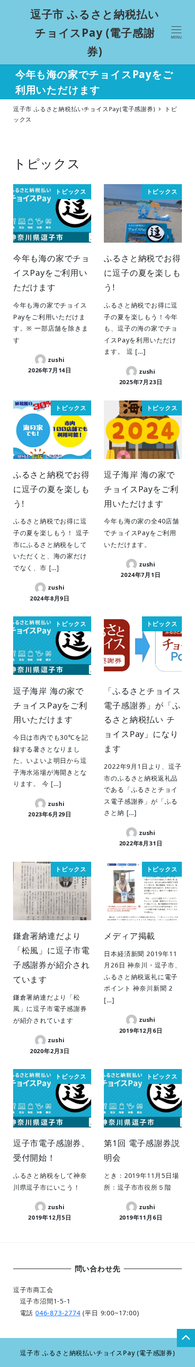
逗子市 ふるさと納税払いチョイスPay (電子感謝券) (95, 32)
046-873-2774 (58, 1312)
